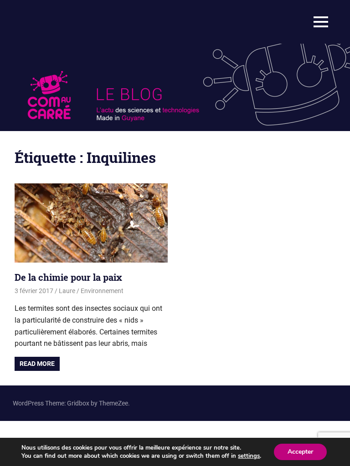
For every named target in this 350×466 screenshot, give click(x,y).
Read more (37, 363)
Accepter (300, 451)
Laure (67, 290)
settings (249, 456)
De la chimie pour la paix (68, 277)
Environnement (102, 290)
